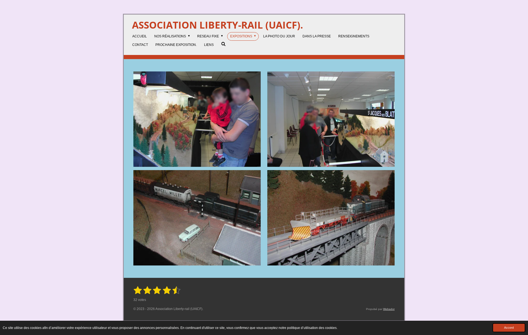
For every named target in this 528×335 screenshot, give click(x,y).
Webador (389, 309)
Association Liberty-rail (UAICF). (217, 24)
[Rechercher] (223, 44)
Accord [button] (509, 327)
